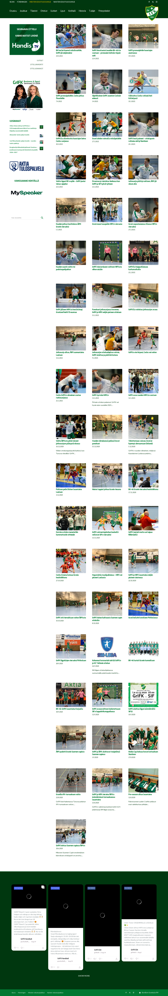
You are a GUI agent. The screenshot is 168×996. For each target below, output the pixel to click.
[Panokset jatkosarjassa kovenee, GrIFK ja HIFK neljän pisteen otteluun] (107, 295)
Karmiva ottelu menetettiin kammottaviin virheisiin (67, 533)
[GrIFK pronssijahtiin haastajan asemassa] (143, 36)
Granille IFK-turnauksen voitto (68, 794)
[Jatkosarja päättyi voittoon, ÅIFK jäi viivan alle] (143, 167)
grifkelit (96, 952)
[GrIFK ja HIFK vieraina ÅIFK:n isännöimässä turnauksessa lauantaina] (107, 780)
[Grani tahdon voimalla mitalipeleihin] (107, 124)
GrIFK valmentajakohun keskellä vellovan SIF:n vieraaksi (105, 533)
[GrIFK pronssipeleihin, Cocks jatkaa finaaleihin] (71, 82)
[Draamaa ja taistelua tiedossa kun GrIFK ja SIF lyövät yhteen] (107, 167)
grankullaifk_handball (26, 942)
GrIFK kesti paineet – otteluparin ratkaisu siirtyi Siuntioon (141, 140)
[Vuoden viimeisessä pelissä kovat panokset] (107, 427)
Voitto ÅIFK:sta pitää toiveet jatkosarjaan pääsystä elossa (68, 442)
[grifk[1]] (151, 13)
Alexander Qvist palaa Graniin (19, 135)
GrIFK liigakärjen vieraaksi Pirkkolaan (71, 660)
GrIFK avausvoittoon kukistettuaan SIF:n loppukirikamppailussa (106, 710)
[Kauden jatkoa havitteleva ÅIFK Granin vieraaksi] (71, 210)
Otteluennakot (36, 69)
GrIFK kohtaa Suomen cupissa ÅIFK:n (70, 845)
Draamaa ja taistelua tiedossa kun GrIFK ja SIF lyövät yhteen (106, 182)
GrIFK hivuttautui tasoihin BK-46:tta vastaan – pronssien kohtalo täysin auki (106, 53)
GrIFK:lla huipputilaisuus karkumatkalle (138, 268)
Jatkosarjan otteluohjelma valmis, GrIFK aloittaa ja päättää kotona (106, 353)
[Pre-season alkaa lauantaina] (143, 780)
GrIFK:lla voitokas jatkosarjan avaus (142, 309)
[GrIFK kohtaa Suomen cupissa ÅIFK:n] (71, 831)
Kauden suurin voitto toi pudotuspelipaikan (65, 268)
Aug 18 (70, 961)
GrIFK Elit (97, 950)
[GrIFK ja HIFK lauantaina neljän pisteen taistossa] (143, 561)
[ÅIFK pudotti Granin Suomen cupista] (71, 738)
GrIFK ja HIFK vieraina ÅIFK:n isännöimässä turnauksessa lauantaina (103, 797)
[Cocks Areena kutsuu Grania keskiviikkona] (71, 561)
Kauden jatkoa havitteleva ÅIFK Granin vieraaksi (68, 225)
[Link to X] (153, 2)
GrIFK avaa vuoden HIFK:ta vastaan (142, 395)
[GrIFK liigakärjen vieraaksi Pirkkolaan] (71, 646)
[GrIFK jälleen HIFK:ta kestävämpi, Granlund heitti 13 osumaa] (71, 295)
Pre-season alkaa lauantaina (140, 794)
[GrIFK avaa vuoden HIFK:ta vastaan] (143, 381)
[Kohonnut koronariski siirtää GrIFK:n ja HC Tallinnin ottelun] (107, 646)
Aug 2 (140, 952)
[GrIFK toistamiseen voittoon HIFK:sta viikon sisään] (107, 253)
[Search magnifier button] (42, 217)
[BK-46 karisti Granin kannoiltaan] (143, 646)
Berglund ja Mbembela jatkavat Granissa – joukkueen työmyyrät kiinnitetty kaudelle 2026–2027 (24, 149)
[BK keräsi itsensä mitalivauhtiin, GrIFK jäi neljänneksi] (71, 36)
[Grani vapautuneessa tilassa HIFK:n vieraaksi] (143, 210)
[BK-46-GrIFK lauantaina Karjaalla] (71, 695)
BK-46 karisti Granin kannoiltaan (141, 660)
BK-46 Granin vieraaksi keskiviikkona (143, 489)
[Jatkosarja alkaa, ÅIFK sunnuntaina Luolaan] (71, 338)
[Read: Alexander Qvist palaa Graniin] (41, 136)
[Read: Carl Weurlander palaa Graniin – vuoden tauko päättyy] (41, 142)
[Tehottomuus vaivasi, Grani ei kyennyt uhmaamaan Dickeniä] (143, 427)
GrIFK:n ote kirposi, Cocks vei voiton (142, 352)
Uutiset (40, 60)
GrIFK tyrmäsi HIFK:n (100, 395)
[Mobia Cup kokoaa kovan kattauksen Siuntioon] (143, 738)
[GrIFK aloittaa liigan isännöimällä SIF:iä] (143, 695)
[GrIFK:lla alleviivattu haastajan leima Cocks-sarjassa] (71, 124)
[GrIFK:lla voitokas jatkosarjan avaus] (143, 295)
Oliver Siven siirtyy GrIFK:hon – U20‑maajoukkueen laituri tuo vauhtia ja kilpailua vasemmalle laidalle (23, 128)
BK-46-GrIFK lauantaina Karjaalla (69, 709)
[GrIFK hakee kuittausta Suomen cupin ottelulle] (107, 604)
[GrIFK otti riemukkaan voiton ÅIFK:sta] (71, 604)
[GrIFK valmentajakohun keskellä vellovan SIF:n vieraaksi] (107, 518)
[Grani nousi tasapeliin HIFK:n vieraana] (107, 210)
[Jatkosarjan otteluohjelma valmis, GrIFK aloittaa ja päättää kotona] (107, 338)
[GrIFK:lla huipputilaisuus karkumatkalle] (143, 253)
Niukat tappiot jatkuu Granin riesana (106, 489)
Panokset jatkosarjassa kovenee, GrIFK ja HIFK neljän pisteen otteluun (106, 311)
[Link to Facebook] (149, 2)
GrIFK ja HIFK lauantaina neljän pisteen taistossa (140, 576)
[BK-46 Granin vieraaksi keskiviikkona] (143, 475)
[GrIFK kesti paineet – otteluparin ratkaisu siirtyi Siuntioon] (143, 124)
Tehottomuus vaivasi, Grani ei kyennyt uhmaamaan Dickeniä (140, 442)
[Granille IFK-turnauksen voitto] (71, 780)
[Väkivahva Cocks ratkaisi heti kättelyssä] (143, 82)
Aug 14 (103, 952)
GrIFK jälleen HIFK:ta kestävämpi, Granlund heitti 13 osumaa (69, 311)
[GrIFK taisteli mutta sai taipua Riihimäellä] (143, 518)
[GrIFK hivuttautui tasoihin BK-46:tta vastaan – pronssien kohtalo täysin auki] (107, 36)
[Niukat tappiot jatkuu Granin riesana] (107, 475)
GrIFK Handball (26, 939)
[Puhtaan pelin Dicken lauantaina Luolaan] (71, 475)
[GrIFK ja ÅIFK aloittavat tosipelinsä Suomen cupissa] (107, 738)
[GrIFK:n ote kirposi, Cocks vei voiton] (143, 338)
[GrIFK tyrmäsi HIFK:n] (107, 381)
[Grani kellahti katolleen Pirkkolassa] (143, 604)
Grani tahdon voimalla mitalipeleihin (106, 138)
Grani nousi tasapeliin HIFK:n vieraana (107, 224)
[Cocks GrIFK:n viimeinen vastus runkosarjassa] (71, 381)
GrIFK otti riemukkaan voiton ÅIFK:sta (71, 617)
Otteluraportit (36, 65)
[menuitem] (13, 1)
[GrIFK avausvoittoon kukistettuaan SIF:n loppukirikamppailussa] (107, 695)
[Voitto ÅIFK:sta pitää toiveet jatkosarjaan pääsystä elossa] (71, 427)
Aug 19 (33, 942)
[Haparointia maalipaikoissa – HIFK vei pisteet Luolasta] (107, 561)
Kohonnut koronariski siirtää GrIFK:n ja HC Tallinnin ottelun (106, 661)
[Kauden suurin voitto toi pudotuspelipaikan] (71, 253)
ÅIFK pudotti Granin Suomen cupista (70, 752)
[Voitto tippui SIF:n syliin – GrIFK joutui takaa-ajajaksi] (71, 167)
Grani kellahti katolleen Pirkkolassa (143, 617)
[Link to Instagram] (156, 2)
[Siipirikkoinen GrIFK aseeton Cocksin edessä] (107, 82)
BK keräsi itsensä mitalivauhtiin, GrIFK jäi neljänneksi (69, 51)
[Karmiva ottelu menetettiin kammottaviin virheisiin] (71, 518)
